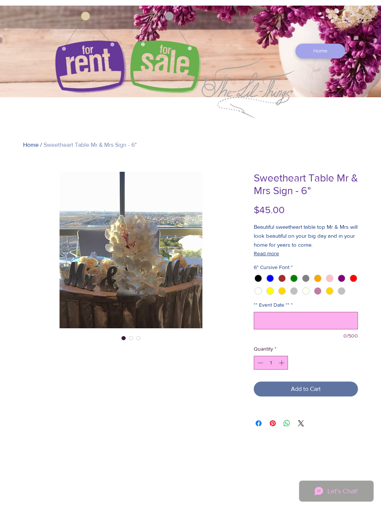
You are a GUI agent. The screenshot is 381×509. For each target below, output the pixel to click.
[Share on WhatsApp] (286, 423)
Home (31, 145)
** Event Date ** (273, 305)
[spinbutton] (271, 362)
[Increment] (282, 362)
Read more (266, 253)
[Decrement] (259, 362)
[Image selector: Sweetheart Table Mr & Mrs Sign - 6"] (123, 338)
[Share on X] (301, 423)
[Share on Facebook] (258, 423)
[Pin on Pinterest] (272, 423)
